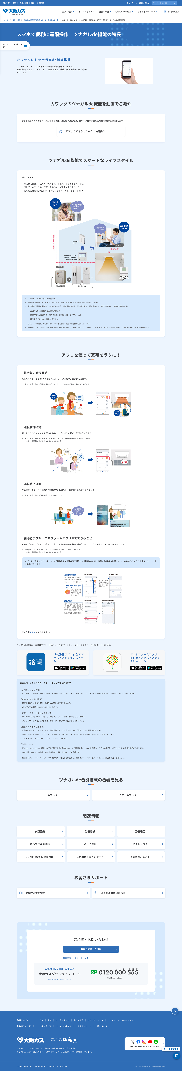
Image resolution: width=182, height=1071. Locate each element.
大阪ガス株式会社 (34, 1052)
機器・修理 (104, 11)
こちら (33, 631)
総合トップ (21, 1048)
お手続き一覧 (45, 1026)
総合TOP (6, 3)
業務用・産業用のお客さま (23, 3)
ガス (41, 1020)
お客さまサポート (83, 1026)
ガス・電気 (67, 11)
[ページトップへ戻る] (174, 1011)
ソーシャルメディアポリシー (57, 1066)
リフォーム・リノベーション (120, 1020)
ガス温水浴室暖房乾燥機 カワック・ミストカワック (41, 20)
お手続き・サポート (146, 11)
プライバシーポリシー (24, 1066)
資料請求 (67, 957)
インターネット (85, 11)
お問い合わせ (144, 3)
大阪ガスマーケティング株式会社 (58, 1052)
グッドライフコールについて (58, 979)
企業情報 (40, 3)
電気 (50, 1020)
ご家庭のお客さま (35, 1048)
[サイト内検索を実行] (175, 3)
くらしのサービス (123, 11)
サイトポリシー (40, 1066)
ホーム (6, 20)
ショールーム (132, 3)
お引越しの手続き (63, 1026)
